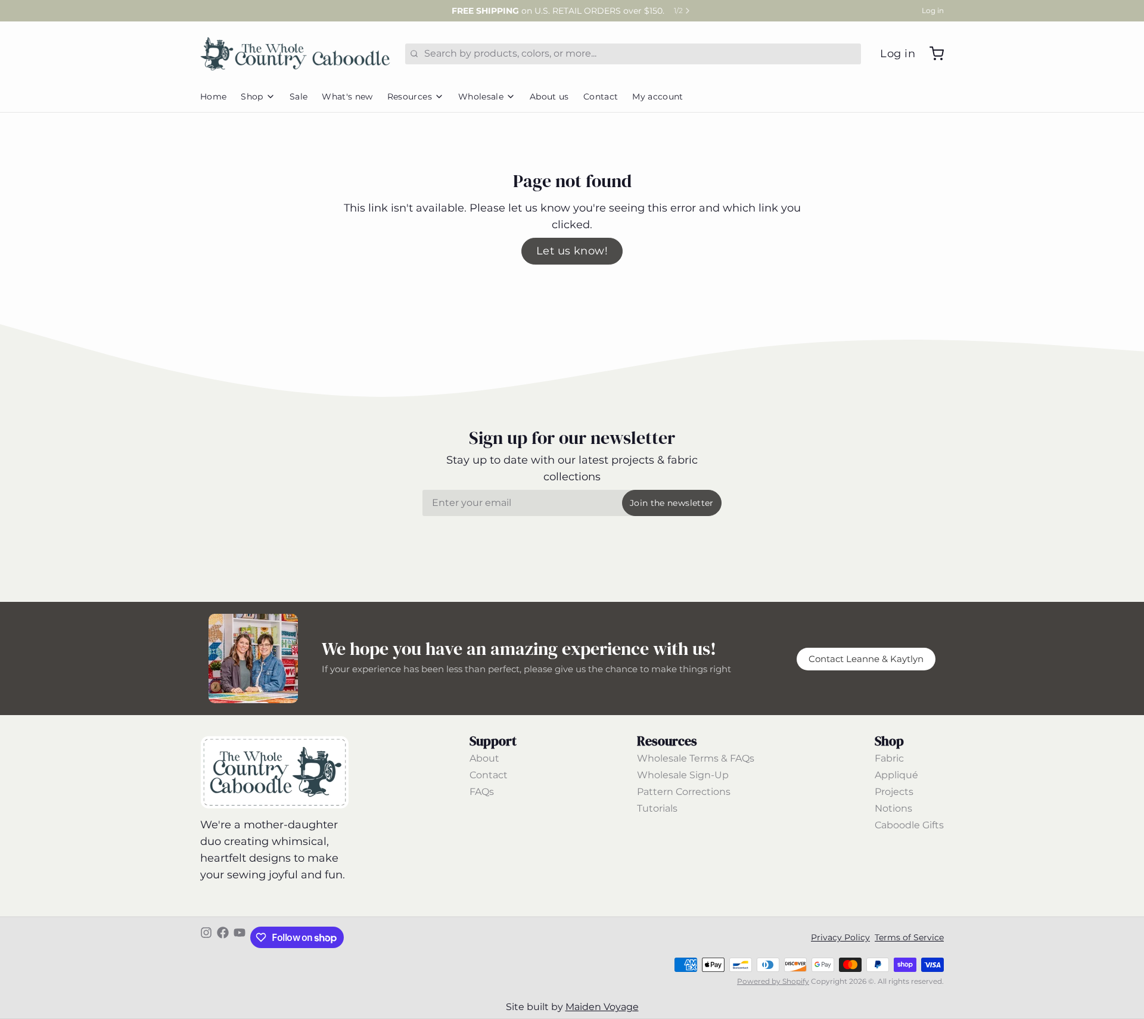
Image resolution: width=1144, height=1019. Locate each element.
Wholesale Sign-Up (683, 775)
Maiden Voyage (602, 1006)
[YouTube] (239, 937)
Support (493, 741)
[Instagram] (206, 937)
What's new (347, 96)
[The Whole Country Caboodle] (295, 53)
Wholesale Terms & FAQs (695, 758)
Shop (252, 96)
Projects (894, 791)
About (484, 758)
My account (657, 96)
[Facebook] (223, 937)
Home (213, 96)
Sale (298, 96)
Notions (893, 808)
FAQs (482, 791)
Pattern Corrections (683, 791)
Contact (600, 96)
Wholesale (480, 96)
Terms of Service (909, 937)
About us (549, 96)
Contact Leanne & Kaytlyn (866, 659)
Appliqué (896, 775)
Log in (933, 10)
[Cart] (932, 53)
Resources (409, 96)
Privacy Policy (840, 937)
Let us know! (572, 250)
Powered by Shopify (773, 981)
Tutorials (657, 808)
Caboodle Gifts (909, 825)
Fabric (889, 758)
